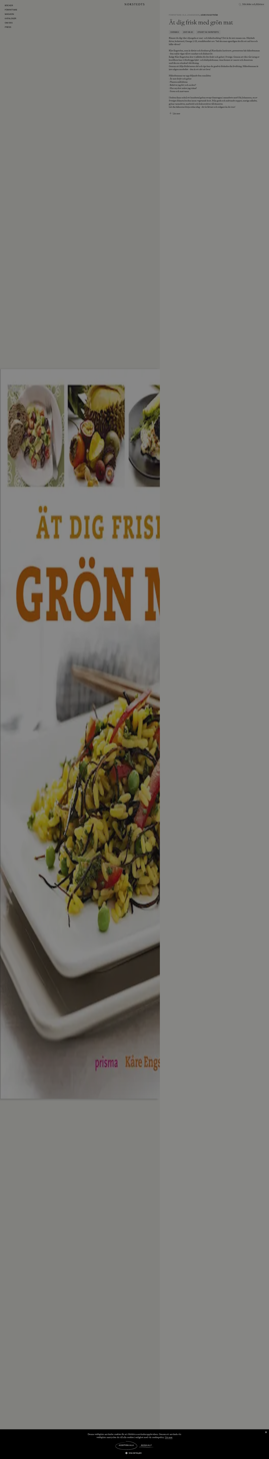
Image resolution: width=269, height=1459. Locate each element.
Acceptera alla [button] (126, 1445)
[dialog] (134, 729)
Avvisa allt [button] (146, 1445)
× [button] (266, 1432)
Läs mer (168, 1437)
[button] (134, 1453)
